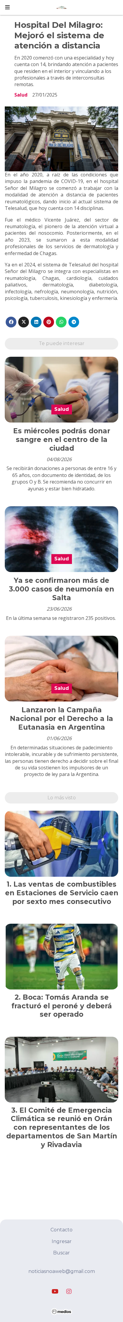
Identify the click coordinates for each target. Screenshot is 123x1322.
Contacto (61, 1230)
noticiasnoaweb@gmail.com (61, 1271)
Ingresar (62, 1241)
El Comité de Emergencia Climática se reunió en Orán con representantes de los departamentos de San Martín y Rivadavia (61, 1127)
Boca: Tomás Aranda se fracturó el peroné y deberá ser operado (61, 1006)
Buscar (61, 1253)
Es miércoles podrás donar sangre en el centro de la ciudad (61, 439)
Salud (20, 95)
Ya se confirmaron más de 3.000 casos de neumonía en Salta (61, 589)
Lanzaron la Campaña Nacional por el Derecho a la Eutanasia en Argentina (61, 718)
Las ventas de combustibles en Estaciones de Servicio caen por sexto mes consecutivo (61, 893)
